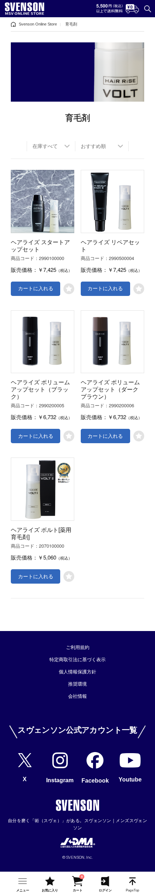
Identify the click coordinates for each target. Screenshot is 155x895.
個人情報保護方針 (77, 671)
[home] (13, 24)
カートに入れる (35, 288)
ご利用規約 (77, 647)
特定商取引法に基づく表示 (77, 659)
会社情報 (77, 696)
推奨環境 (77, 684)
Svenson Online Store (38, 24)
